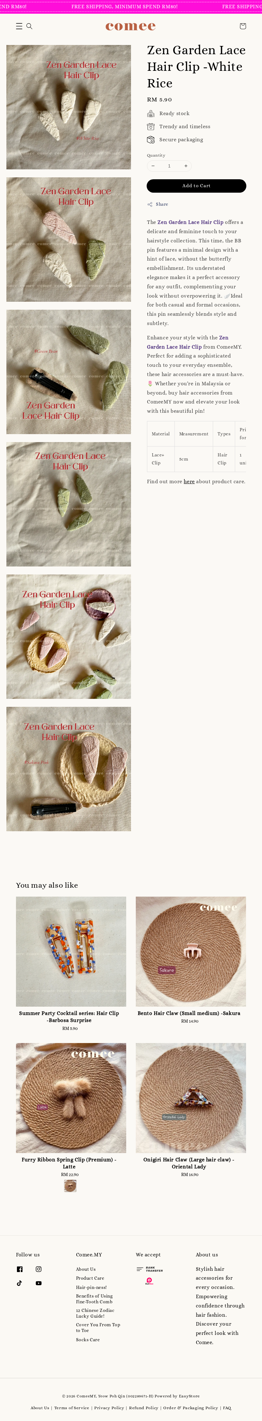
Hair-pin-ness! (91, 1287)
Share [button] (162, 204)
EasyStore (189, 1396)
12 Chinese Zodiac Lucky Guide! (95, 1313)
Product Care (90, 1278)
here (189, 481)
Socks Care (88, 1339)
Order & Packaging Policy (190, 1407)
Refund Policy (143, 1407)
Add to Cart (196, 186)
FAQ (227, 1407)
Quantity (156, 155)
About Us (86, 1269)
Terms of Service (71, 1407)
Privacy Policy (109, 1407)
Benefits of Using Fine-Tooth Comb (94, 1298)
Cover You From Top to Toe (98, 1327)
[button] (19, 26)
